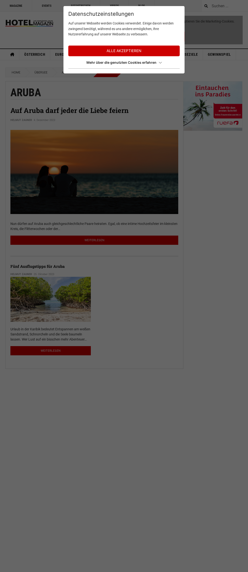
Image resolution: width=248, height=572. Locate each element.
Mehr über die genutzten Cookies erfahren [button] (121, 62)
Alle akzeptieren (124, 50)
